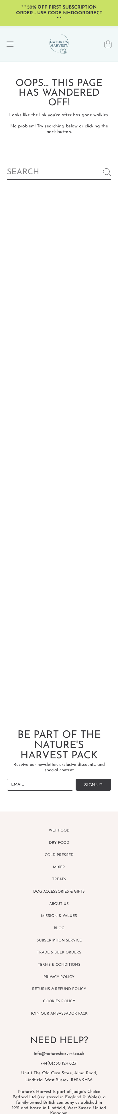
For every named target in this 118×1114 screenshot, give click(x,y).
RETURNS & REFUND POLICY (59, 989)
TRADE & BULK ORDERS (59, 952)
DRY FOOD (59, 843)
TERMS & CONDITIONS (59, 965)
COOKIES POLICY (59, 1001)
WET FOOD (59, 830)
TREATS (59, 879)
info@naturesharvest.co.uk (59, 1054)
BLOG (59, 928)
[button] (10, 44)
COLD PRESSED (59, 855)
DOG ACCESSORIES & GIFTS (59, 891)
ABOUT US (59, 904)
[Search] (107, 172)
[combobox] (59, 172)
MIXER (59, 867)
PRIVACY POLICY (59, 977)
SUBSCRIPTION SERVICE (59, 940)
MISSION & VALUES (59, 916)
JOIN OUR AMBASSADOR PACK (59, 1013)
